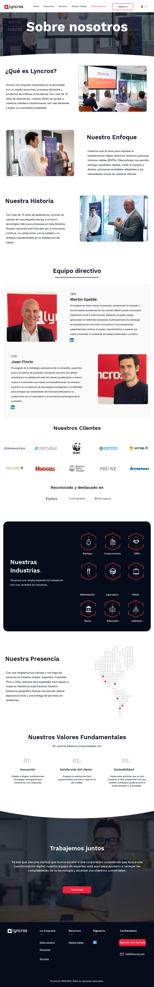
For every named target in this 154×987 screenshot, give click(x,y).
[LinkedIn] (72, 340)
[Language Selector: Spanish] (144, 6)
